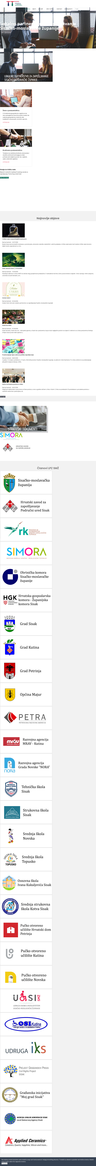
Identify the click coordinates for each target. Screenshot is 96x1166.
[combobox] (82, 9)
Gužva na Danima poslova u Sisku (12, 384)
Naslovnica (26, 9)
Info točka (49, 9)
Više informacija (4, 178)
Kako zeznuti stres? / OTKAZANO (12, 268)
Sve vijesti (2, 397)
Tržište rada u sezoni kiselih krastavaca (14, 239)
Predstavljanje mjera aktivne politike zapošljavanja (18, 355)
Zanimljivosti (68, 9)
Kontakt (59, 9)
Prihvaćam (4, 1163)
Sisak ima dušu (6, 325)
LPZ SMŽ (40, 9)
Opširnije (5, 122)
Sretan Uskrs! (6, 298)
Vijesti (34, 9)
